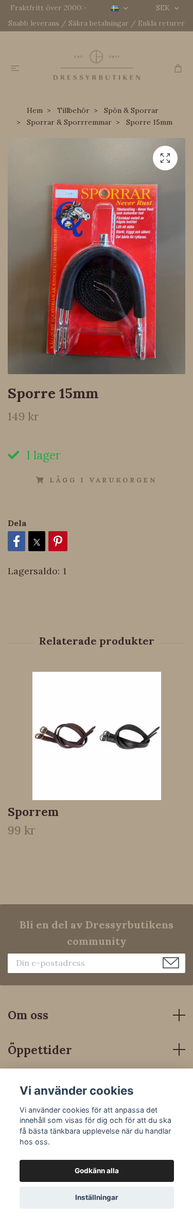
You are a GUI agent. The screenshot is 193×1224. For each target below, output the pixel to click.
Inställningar (96, 1197)
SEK (164, 7)
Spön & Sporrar (131, 110)
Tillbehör (73, 110)
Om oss (28, 1014)
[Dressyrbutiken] (96, 65)
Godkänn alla (97, 1171)
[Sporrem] (96, 736)
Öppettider (40, 1049)
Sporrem (33, 811)
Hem (35, 110)
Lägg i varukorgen (103, 480)
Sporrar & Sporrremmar (69, 122)
